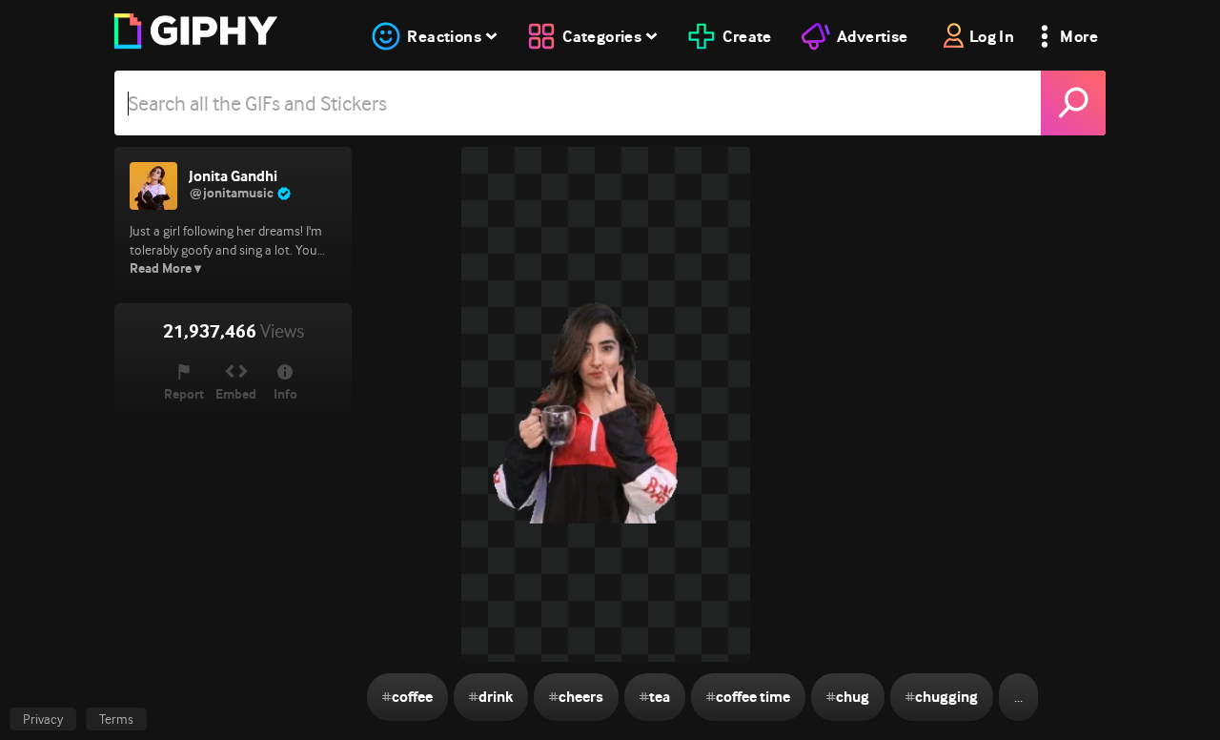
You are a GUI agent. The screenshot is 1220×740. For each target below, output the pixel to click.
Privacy (43, 719)
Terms (116, 719)
